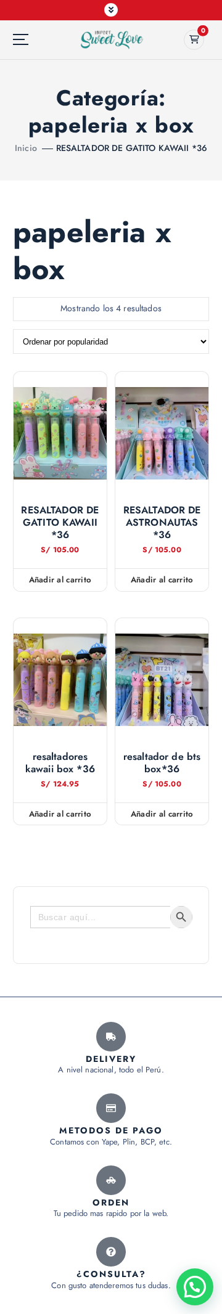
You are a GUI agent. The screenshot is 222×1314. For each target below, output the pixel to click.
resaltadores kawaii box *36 (60, 763)
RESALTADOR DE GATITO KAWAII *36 (131, 148)
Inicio (26, 148)
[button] (194, 1286)
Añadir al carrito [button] (60, 580)
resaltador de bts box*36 (161, 763)
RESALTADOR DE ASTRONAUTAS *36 (162, 522)
